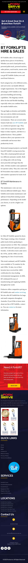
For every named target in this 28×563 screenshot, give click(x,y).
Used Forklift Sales (6, 493)
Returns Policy (5, 453)
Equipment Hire (5, 489)
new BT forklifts (18, 123)
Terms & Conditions (6, 458)
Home (2, 445)
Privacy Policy (5, 456)
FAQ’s (2, 449)
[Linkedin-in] (5, 548)
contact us (12, 307)
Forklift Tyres (4, 482)
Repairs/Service (5, 491)
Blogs (2, 447)
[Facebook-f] (2, 548)
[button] (24, 11)
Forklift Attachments (6, 484)
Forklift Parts (4, 487)
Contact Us (4, 451)
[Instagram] (8, 548)
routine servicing (20, 292)
